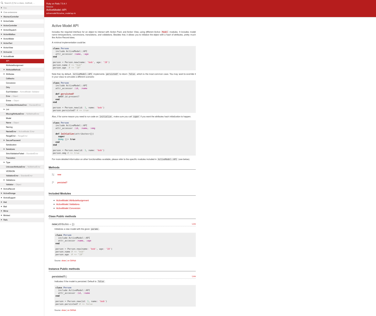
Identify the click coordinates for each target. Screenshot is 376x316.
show (64, 260)
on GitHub (71, 260)
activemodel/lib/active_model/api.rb (61, 13)
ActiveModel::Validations (68, 204)
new (59, 174)
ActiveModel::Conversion (68, 208)
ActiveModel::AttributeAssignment (72, 200)
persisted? (62, 182)
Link (194, 223)
